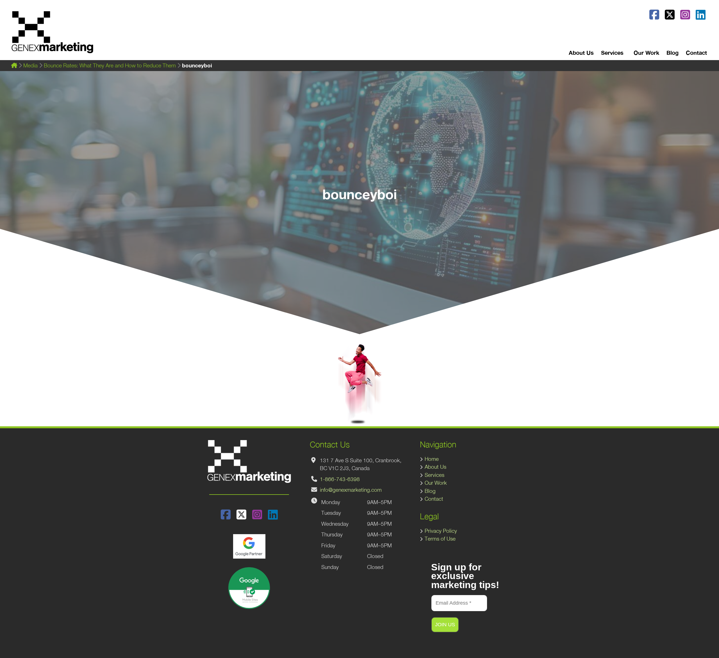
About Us (581, 52)
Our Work (646, 52)
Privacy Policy (441, 531)
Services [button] (612, 52)
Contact (696, 52)
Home (432, 459)
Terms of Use (440, 539)
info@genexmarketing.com (351, 490)
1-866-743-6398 (340, 479)
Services (434, 475)
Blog (672, 52)
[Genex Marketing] (52, 35)
